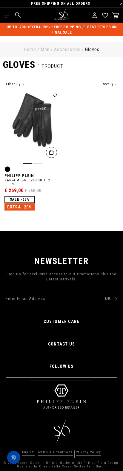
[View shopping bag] (115, 15)
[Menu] (7, 15)
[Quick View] (51, 152)
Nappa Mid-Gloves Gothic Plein (27, 182)
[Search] (17, 15)
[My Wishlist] (105, 15)
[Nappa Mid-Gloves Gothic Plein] (32, 127)
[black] (7, 169)
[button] (55, 95)
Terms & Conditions (55, 452)
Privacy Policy (88, 452)
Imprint (28, 452)
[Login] (94, 15)
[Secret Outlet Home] (61, 15)
